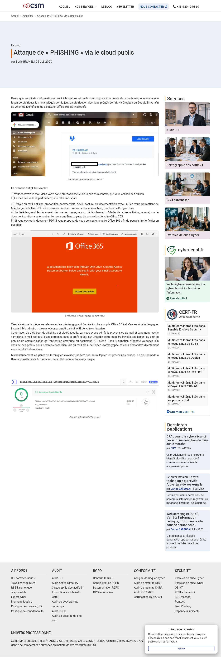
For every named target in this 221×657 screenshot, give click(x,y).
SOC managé (182, 597)
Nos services (84, 7)
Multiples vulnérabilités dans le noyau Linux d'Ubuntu (186, 384)
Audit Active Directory (65, 583)
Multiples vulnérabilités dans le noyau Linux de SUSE (186, 341)
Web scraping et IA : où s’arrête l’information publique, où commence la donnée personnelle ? (184, 519)
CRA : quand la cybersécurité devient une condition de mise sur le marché (187, 440)
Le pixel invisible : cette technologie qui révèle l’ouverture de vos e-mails (184, 480)
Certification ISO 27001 (148, 597)
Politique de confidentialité (27, 611)
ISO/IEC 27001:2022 (138, 640)
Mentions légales (21, 601)
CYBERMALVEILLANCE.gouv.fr (29, 640)
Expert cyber (18, 597)
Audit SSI (57, 578)
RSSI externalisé (185, 592)
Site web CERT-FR (182, 411)
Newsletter (125, 7)
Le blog (106, 7)
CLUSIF (90, 640)
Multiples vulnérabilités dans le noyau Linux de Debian (186, 355)
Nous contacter (152, 6)
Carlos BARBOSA (180, 488)
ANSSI (53, 640)
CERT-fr (63, 640)
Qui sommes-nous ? (23, 578)
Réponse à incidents (187, 611)
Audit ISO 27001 (144, 592)
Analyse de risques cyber (149, 578)
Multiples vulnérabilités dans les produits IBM (186, 398)
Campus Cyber (115, 640)
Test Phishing (183, 606)
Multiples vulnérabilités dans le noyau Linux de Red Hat (186, 370)
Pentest (180, 601)
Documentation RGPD (106, 587)
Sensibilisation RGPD (106, 583)
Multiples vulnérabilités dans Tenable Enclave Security (186, 327)
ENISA (100, 640)
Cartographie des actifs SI (68, 587)
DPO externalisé (103, 592)
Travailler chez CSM (23, 583)
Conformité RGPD (103, 578)
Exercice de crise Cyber (189, 578)
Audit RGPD (59, 611)
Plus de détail (178, 298)
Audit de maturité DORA (148, 587)
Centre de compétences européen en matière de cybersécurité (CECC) (53, 645)
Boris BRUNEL (25, 61)
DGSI (73, 640)
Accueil (64, 7)
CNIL (81, 640)
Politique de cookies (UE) (26, 606)
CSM (173, 448)
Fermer (181, 648)
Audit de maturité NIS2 (147, 583)
